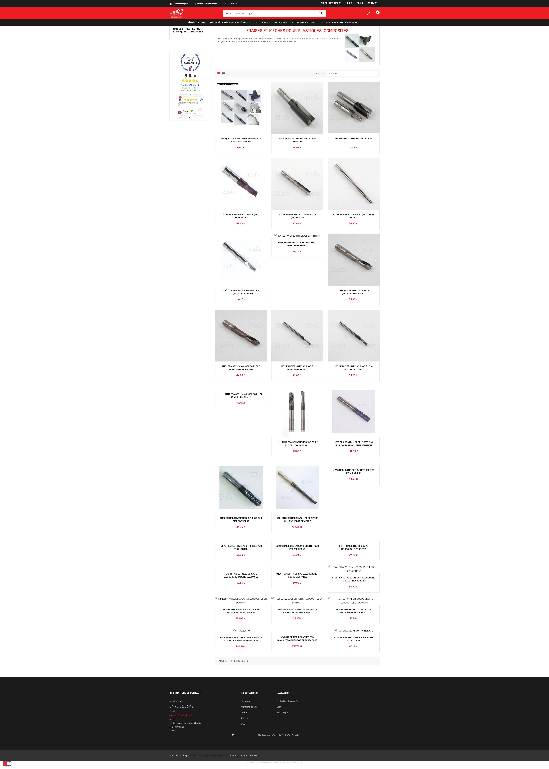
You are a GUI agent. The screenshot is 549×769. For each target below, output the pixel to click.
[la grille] (219, 73)
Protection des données (288, 701)
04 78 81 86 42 (231, 4)
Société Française (181, 4)
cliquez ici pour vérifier (308, 735)
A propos (245, 718)
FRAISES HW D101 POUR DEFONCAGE (353, 138)
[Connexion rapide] (369, 13)
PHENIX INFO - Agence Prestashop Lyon (209, 755)
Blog (279, 706)
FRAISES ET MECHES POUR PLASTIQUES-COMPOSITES (187, 30)
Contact (245, 712)
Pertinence (353, 73)
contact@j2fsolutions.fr (207, 4)
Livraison (245, 701)
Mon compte (283, 712)
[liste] (223, 73)
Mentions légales (249, 706)
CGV (243, 724)
